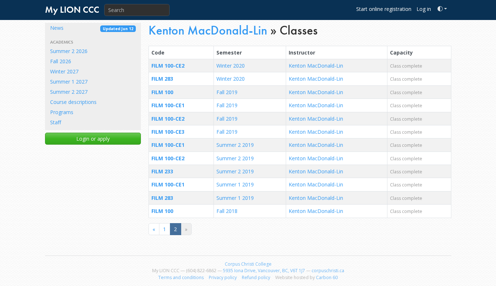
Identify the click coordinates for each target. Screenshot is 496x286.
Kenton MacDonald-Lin (208, 30)
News (91, 27)
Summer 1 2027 (69, 81)
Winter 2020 (230, 65)
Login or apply (93, 138)
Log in (423, 8)
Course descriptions (73, 101)
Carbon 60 (327, 277)
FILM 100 (162, 92)
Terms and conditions (181, 277)
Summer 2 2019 (235, 144)
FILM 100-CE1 (167, 105)
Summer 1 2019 (235, 184)
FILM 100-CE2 (167, 65)
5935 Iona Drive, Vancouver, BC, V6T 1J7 (264, 270)
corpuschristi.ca (328, 270)
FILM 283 (162, 78)
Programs (61, 112)
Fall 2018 (226, 211)
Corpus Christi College (248, 264)
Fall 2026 (60, 61)
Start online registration (383, 8)
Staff (55, 122)
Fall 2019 (226, 92)
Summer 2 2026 (69, 51)
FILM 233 (162, 171)
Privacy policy (223, 277)
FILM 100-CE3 (167, 131)
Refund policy (256, 277)
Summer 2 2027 (69, 91)
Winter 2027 (64, 71)
